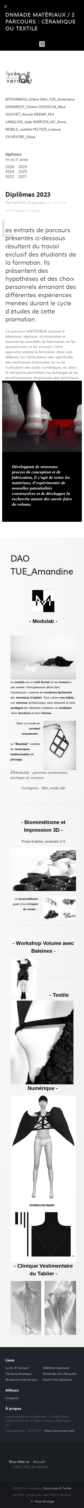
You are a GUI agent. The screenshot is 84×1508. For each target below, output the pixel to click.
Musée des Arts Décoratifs (60, 1373)
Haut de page (44, 1501)
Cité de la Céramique (18, 1373)
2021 (22, 176)
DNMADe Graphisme (56, 1368)
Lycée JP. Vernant (17, 1368)
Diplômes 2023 (27, 194)
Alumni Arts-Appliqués (57, 1379)
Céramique (57, 1488)
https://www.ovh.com (59, 1431)
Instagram (11, 1398)
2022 (9, 176)
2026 (9, 167)
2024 (9, 171)
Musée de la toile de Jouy (21, 1379)
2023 (22, 171)
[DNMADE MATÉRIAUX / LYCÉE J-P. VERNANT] (19, 77)
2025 (22, 167)
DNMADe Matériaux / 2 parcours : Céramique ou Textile (40, 22)
